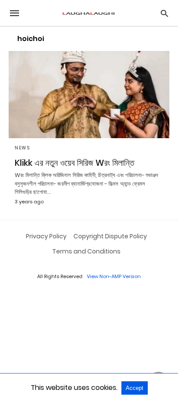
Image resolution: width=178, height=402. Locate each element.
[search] (164, 13)
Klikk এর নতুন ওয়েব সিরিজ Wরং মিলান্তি (74, 163)
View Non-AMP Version (114, 276)
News (22, 148)
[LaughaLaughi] (88, 13)
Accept (134, 388)
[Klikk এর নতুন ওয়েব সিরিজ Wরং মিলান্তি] (89, 94)
